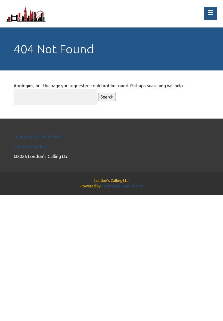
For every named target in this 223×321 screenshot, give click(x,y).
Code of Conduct (30, 146)
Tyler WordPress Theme (122, 186)
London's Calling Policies (38, 136)
